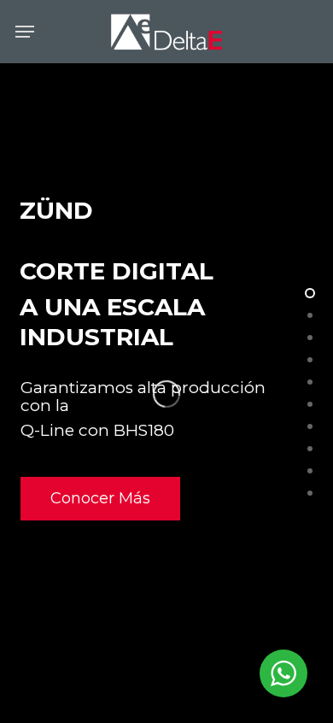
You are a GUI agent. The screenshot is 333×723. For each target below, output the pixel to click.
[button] (24, 31)
